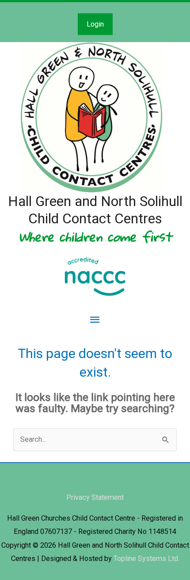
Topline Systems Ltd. (146, 558)
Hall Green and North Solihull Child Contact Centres (95, 210)
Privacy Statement (95, 497)
